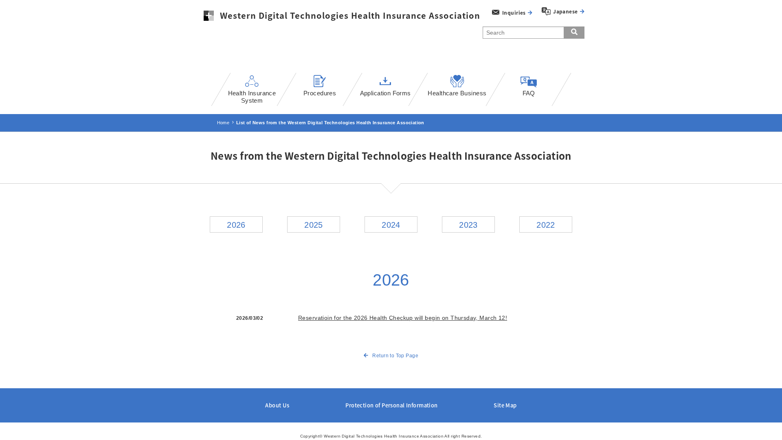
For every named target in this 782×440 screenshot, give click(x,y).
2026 (236, 224)
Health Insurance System (252, 97)
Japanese (565, 11)
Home (223, 122)
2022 (545, 224)
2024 (391, 224)
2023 (468, 224)
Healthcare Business (457, 93)
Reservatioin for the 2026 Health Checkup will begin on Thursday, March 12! (402, 318)
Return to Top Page (395, 356)
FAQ (528, 93)
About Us (277, 405)
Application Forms (385, 93)
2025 (313, 224)
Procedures (319, 93)
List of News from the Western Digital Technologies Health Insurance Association (330, 122)
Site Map (505, 405)
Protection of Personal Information (391, 405)
